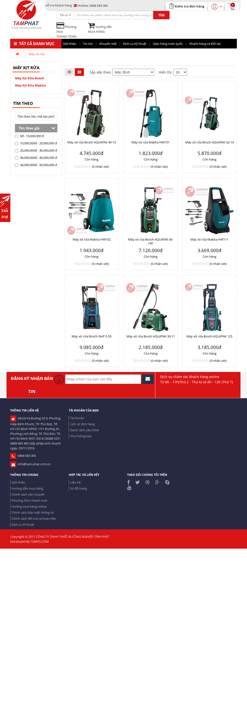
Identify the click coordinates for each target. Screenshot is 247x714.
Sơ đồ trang (78, 488)
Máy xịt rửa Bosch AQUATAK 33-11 (150, 336)
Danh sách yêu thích (84, 430)
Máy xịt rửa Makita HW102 (92, 239)
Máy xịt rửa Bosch (29, 78)
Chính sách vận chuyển (28, 494)
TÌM (161, 15)
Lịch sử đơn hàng (82, 424)
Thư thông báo (81, 436)
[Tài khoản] (221, 6)
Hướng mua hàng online (29, 506)
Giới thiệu (18, 482)
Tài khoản (77, 418)
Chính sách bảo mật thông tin (33, 512)
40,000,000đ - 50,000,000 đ (38, 165)
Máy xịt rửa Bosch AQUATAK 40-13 (91, 142)
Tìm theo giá (29, 128)
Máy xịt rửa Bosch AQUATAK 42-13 (209, 142)
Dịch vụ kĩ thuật (23, 524)
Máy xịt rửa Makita (30, 85)
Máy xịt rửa (36, 54)
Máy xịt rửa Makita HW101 (150, 142)
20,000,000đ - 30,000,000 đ (38, 150)
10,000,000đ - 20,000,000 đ (38, 143)
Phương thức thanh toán (30, 500)
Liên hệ (75, 482)
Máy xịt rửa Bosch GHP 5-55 (91, 336)
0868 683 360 (92, 5)
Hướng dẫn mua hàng (27, 488)
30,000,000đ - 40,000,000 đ (38, 157)
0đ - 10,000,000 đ (31, 136)
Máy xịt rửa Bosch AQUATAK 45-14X (150, 241)
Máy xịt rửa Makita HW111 (209, 239)
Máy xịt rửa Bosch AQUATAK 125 (209, 336)
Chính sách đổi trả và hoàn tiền (34, 518)
